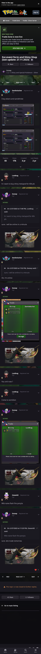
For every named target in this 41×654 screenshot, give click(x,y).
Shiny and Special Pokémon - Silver (24, 73)
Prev (7, 82)
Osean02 (15, 495)
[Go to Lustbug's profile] (6, 176)
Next (33, 82)
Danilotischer (17, 91)
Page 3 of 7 (19, 82)
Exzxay (8, 70)
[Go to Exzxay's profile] (3, 71)
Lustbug (15, 176)
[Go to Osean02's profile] (6, 496)
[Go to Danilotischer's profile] (6, 91)
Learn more (4, 4)
